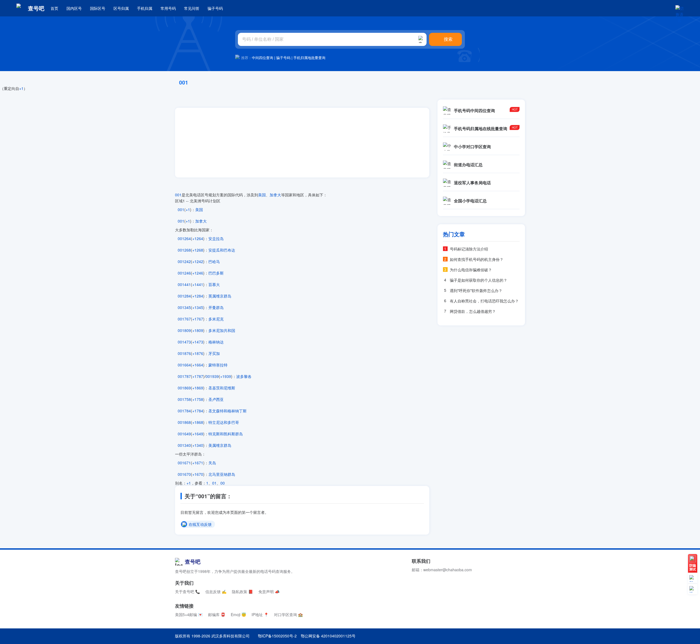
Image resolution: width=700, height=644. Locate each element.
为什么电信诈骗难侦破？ (471, 269)
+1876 (197, 353)
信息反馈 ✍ (215, 591)
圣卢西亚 (216, 399)
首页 (54, 8)
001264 (184, 238)
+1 (21, 88)
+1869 (197, 388)
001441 (184, 284)
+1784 (197, 410)
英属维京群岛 (219, 296)
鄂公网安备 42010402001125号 (328, 636)
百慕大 (214, 284)
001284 (184, 296)
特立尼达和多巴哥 (223, 422)
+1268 (197, 250)
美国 (262, 194)
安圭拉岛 (216, 238)
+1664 (197, 365)
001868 (184, 422)
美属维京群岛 (219, 445)
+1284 (197, 296)
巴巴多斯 (216, 273)
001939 (212, 376)
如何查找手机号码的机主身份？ (476, 259)
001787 (184, 376)
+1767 (197, 319)
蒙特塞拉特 (218, 365)
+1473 (197, 342)
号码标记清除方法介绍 (469, 249)
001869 (184, 388)
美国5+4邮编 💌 (189, 614)
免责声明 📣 (268, 591)
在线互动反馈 (200, 524)
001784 (184, 410)
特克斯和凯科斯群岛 (225, 433)
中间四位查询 (262, 57)
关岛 (212, 462)
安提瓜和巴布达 (221, 250)
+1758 (197, 399)
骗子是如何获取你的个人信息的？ (478, 280)
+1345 (197, 307)
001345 (184, 307)
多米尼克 (216, 319)
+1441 (197, 284)
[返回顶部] (692, 589)
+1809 (197, 330)
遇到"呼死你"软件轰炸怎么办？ (476, 290)
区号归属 (121, 8)
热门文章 (454, 234)
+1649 (197, 433)
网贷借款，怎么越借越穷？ (473, 311)
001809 (184, 330)
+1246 (197, 273)
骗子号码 (215, 8)
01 (214, 483)
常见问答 (191, 8)
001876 (184, 353)
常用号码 (168, 8)
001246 (184, 273)
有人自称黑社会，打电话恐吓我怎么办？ (484, 301)
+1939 (225, 376)
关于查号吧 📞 (187, 591)
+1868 (197, 422)
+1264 (197, 238)
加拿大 (275, 194)
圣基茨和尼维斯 (221, 388)
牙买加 (214, 353)
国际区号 (97, 8)
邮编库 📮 (216, 614)
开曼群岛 (216, 307)
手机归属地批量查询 (309, 57)
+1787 (197, 376)
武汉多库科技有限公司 (230, 636)
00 (222, 483)
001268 (184, 250)
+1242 (197, 261)
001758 (184, 399)
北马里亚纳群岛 (221, 474)
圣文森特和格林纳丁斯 (227, 410)
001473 (184, 342)
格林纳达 (216, 342)
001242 (184, 261)
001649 (184, 433)
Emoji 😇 (238, 614)
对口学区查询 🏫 (288, 614)
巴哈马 (214, 261)
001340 (184, 445)
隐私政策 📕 (242, 591)
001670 (184, 474)
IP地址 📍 (260, 614)
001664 (184, 365)
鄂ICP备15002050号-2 (277, 636)
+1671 (197, 462)
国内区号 (74, 8)
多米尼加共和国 (221, 330)
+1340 (197, 445)
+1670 (197, 474)
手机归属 (144, 8)
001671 (184, 462)
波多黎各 (244, 376)
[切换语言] (679, 8)
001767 (184, 319)
